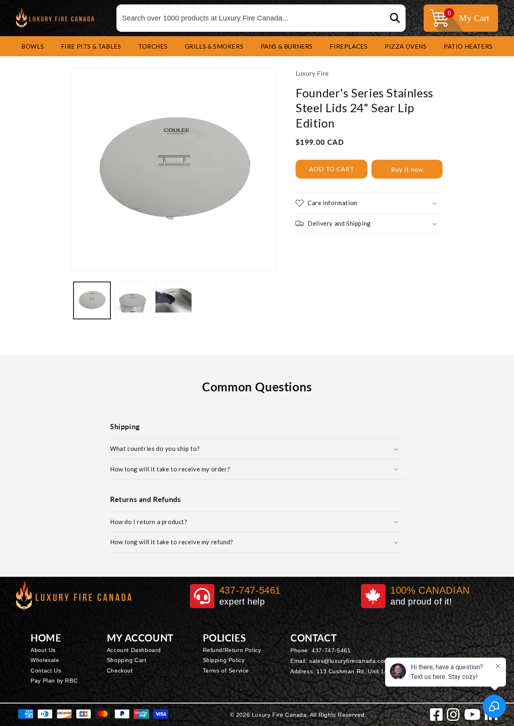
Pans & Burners (287, 46)
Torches (152, 46)
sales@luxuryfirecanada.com (349, 661)
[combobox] (261, 18)
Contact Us (46, 670)
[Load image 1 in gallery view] (91, 300)
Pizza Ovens (406, 46)
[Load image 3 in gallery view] (173, 300)
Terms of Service (226, 670)
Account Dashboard (134, 650)
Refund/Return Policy (232, 650)
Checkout (120, 670)
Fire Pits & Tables (91, 46)
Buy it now (407, 169)
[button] (32, 46)
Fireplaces (348, 46)
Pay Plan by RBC (54, 680)
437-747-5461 (331, 650)
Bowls (32, 46)
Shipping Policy (224, 660)
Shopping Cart (127, 660)
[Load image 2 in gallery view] (132, 300)
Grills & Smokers (214, 46)
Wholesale (45, 660)
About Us (43, 650)
